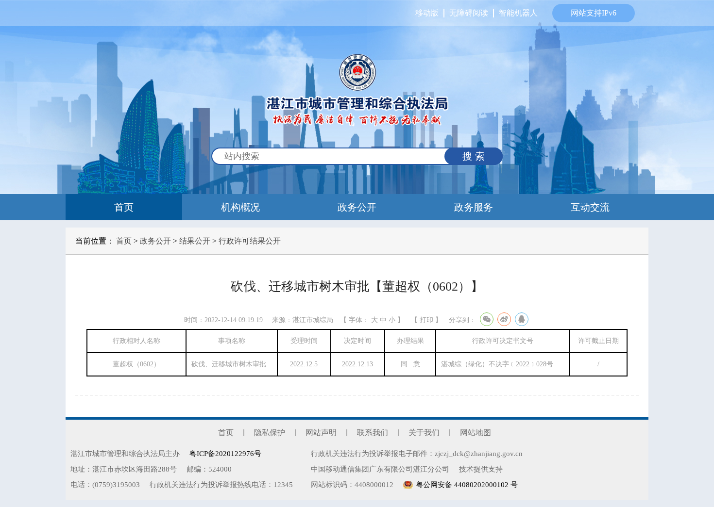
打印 (426, 320)
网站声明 (321, 432)
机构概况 (240, 207)
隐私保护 (269, 432)
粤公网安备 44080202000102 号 (467, 485)
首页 (124, 207)
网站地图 (475, 432)
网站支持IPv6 (593, 13)
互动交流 (590, 207)
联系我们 (372, 432)
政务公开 (357, 207)
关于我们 (424, 432)
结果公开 (194, 241)
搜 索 (473, 156)
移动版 (427, 13)
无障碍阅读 (468, 13)
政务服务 (473, 207)
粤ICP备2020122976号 (225, 454)
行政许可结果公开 (250, 241)
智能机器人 (518, 13)
